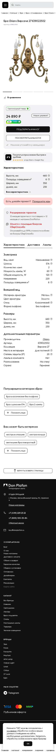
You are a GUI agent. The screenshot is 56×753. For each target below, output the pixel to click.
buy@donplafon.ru (16, 530)
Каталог (8, 595)
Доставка (33, 244)
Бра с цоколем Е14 (15, 404)
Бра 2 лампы (35, 404)
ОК (28, 744)
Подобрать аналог (28, 129)
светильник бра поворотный (20, 442)
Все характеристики (17, 192)
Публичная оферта (15, 711)
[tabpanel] (28, 57)
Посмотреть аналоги (28, 138)
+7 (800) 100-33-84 (18, 518)
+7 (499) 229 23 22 (17, 513)
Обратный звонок (16, 523)
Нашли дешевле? (40, 115)
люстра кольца (37, 434)
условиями (12, 731)
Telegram (13, 692)
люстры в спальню (15, 434)
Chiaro (46, 339)
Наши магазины (16, 505)
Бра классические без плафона (22, 396)
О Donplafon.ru (12, 542)
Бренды (7, 639)
